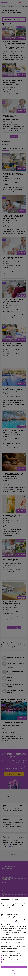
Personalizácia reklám (9, 962)
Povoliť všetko (14, 967)
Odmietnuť (14, 973)
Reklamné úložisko (8, 958)
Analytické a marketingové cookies (12, 956)
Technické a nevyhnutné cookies (11, 953)
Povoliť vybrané (14, 970)
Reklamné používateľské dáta (11, 960)
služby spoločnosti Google (13, 922)
